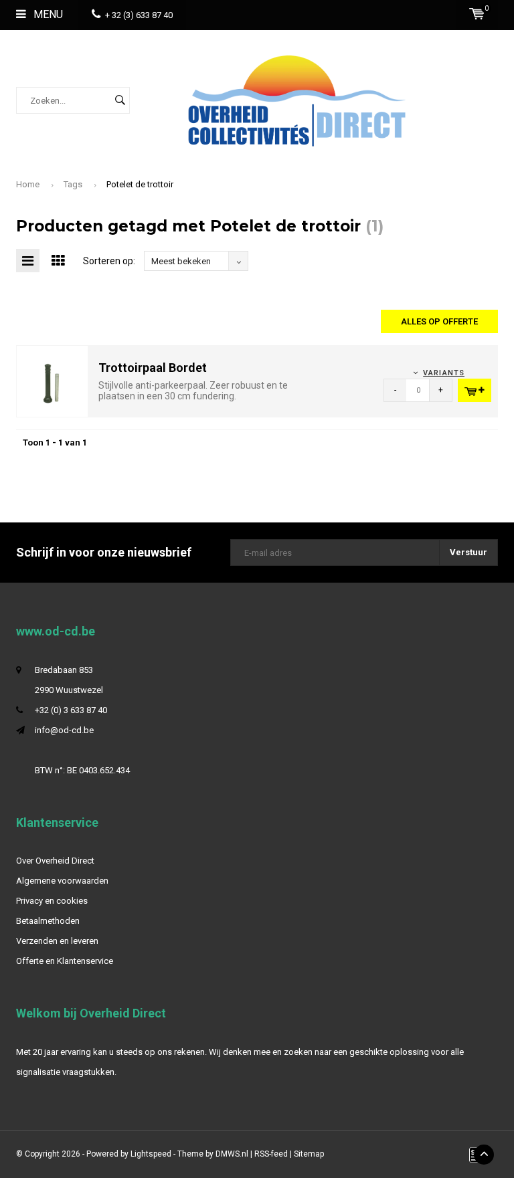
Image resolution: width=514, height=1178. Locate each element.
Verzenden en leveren (57, 941)
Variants (443, 373)
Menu (47, 14)
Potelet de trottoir (139, 184)
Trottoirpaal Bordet (152, 368)
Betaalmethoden (48, 921)
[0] (477, 14)
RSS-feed (271, 1154)
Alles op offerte (439, 321)
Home (27, 184)
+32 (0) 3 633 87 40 (71, 710)
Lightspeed (151, 1154)
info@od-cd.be (64, 730)
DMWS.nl (232, 1154)
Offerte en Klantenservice (64, 961)
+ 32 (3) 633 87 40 (139, 15)
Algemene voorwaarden (62, 881)
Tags (73, 184)
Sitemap (309, 1154)
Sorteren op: (109, 261)
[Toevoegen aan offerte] (474, 390)
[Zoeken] (120, 100)
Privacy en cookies (52, 901)
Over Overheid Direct (55, 861)
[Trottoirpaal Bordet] (52, 380)
